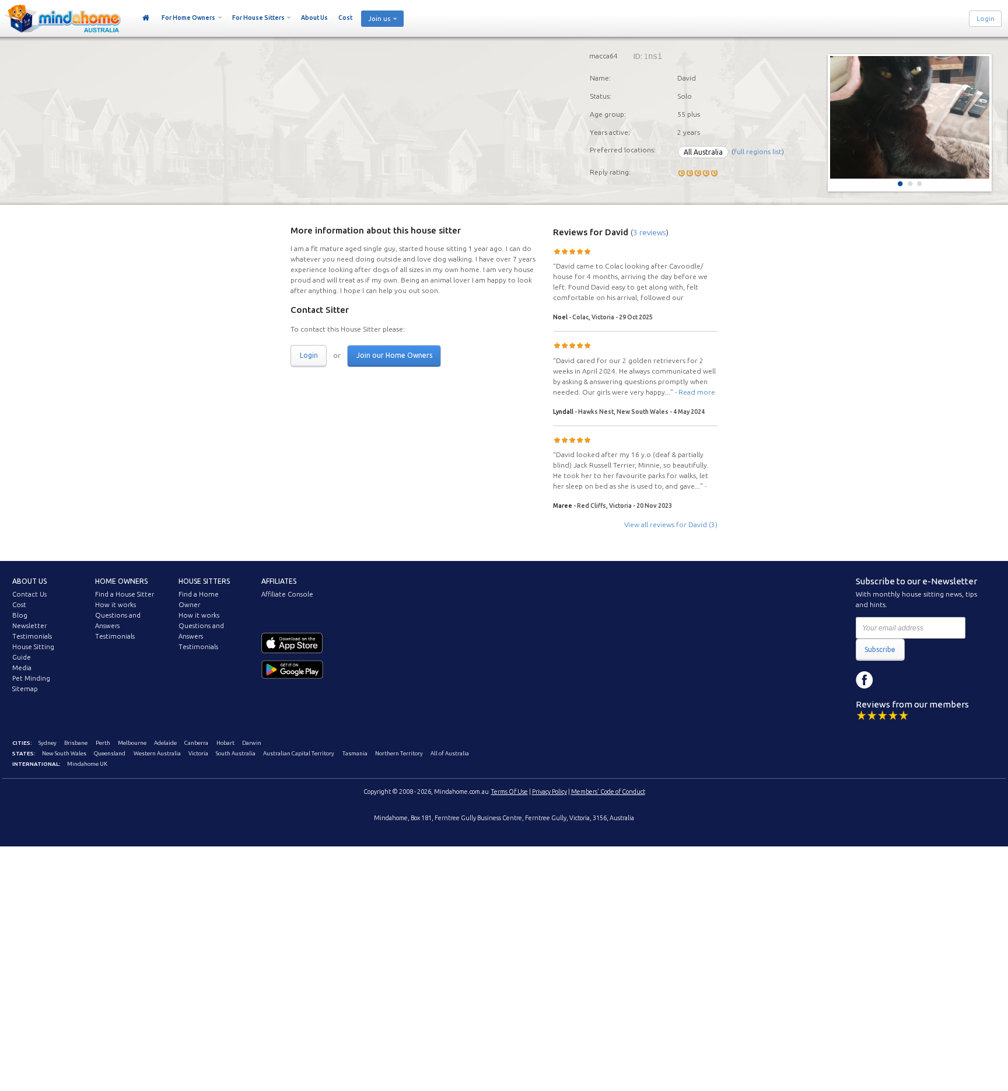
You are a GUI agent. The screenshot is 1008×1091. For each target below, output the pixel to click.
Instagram (891, 680)
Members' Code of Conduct (608, 791)
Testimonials (32, 636)
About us (29, 581)
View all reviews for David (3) (671, 524)
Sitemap (25, 688)
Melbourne (132, 743)
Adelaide (165, 743)
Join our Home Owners (394, 355)
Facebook (864, 680)
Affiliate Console (287, 594)
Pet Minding (31, 678)
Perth (103, 743)
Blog (19, 615)
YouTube (917, 680)
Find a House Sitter (124, 594)
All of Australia (449, 753)
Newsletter (29, 625)
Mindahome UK (87, 764)
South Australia (236, 753)
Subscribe (879, 649)
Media (22, 667)
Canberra (196, 743)
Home (146, 18)
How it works (115, 604)
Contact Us (29, 594)
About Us (314, 17)
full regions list (758, 152)
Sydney (47, 743)
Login (986, 18)
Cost (345, 17)
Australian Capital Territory (298, 753)
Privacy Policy (549, 791)
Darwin (251, 743)
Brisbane (76, 743)
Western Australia (157, 753)
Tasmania (355, 753)
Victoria (198, 753)
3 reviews (649, 232)
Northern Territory (399, 753)
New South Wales (64, 753)
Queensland (109, 753)
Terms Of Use (509, 791)
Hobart (225, 743)
